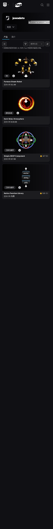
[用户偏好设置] (47, 44)
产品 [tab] (6, 37)
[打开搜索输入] (42, 5)
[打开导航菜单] (48, 5)
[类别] (4, 44)
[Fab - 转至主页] (18, 5)
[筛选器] (25, 44)
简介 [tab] (13, 37)
